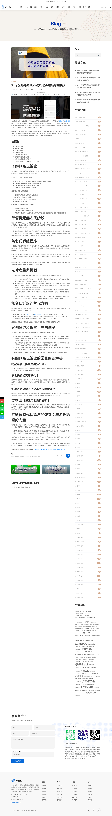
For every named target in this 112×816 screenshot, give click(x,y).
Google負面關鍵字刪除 (88, 624)
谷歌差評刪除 (79, 676)
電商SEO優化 (87, 593)
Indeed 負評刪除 (87, 211)
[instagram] (93, 810)
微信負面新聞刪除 (87, 421)
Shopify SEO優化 (87, 310)
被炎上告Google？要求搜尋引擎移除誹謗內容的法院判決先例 (88, 72)
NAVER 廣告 (87, 271)
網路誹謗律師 (97, 665)
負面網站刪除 (87, 571)
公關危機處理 (89, 630)
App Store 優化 (87, 130)
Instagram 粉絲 (87, 228)
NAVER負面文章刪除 (87, 280)
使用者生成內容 (87, 374)
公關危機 (87, 391)
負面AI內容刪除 (87, 537)
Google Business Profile (89, 613)
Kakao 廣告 (87, 246)
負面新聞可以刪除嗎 (86, 684)
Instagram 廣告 (87, 220)
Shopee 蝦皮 (87, 306)
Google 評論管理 (78, 622)
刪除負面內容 (79, 635)
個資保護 (92, 628)
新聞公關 (87, 447)
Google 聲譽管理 (90, 617)
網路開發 (87, 503)
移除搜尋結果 (87, 481)
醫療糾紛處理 (97, 690)
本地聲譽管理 (87, 456)
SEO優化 (87, 301)
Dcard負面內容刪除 (87, 151)
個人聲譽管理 (87, 378)
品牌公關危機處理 (91, 638)
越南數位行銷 (87, 584)
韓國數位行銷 (87, 597)
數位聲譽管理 (79, 655)
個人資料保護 (78, 628)
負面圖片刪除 (87, 550)
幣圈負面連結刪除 (78, 649)
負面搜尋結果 (89, 678)
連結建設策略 (91, 690)
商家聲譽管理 (91, 644)
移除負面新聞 (90, 661)
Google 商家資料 (87, 190)
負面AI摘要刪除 (87, 541)
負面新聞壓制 (92, 684)
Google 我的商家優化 (86, 615)
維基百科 (87, 486)
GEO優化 (87, 173)
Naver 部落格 (87, 276)
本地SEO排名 (77, 657)
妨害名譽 (84, 646)
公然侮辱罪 (77, 630)
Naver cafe (87, 263)
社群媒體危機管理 (78, 661)
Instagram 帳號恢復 (87, 216)
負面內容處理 (87, 546)
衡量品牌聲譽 (77, 671)
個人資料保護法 (86, 628)
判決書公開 (95, 630)
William (13, 89)
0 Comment (40, 89)
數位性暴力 (88, 652)
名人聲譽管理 (87, 404)
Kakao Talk (87, 241)
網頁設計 (87, 516)
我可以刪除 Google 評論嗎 (79, 651)
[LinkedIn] (99, 810)
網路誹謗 (42, 29)
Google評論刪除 (77, 620)
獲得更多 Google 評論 (79, 659)
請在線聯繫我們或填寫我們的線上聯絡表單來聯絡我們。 (50, 449)
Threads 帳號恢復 (87, 314)
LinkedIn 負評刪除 (87, 258)
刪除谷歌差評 (86, 633)
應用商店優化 (87, 649)
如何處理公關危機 (78, 646)
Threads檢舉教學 (95, 624)
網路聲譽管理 (81, 664)
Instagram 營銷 (87, 224)
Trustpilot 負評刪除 (87, 327)
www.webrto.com (16, 802)
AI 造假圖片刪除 (87, 117)
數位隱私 (87, 438)
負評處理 (97, 676)
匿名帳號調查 (21, 456)
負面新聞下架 (78, 682)
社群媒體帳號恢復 (87, 477)
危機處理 (80, 638)
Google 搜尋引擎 (87, 198)
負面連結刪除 (96, 687)
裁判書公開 (83, 674)
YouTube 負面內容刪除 (87, 357)
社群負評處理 (84, 661)
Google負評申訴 (93, 622)
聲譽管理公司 (29, 314)
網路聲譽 (67, 121)
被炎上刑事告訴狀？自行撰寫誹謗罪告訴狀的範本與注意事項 (88, 86)
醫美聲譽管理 (82, 693)
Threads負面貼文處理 (79, 626)
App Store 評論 (87, 134)
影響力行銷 (87, 417)
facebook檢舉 (87, 611)
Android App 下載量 (87, 126)
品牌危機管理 (79, 640)
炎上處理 (94, 657)
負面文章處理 (87, 558)
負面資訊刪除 (87, 580)
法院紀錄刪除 (87, 460)
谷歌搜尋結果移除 (87, 676)
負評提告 (92, 676)
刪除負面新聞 (93, 635)
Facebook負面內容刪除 (87, 168)
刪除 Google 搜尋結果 (79, 633)
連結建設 (87, 588)
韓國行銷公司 (77, 695)
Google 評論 (87, 203)
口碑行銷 (87, 400)
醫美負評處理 (91, 693)
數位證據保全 (89, 654)
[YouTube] (88, 810)
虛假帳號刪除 (87, 524)
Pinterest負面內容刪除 (87, 288)
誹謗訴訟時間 (95, 674)
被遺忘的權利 (77, 673)
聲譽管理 (87, 520)
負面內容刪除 (78, 678)
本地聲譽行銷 (82, 657)
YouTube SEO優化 (87, 348)
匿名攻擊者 (27, 456)
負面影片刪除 (87, 554)
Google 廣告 (87, 194)
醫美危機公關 (77, 693)
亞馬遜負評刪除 (87, 366)
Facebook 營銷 (87, 164)
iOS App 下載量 (87, 237)
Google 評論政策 (92, 620)
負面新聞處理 (87, 563)
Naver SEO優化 (87, 267)
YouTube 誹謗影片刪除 (87, 626)
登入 (20, 487)
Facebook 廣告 (87, 160)
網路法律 (87, 494)
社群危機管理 (91, 659)
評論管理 (87, 533)
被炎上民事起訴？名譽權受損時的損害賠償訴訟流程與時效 (88, 79)
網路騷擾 (87, 511)
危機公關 (76, 638)
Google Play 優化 (87, 181)
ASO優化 (87, 138)
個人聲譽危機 (94, 626)
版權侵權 (87, 464)
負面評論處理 (87, 576)
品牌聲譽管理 (87, 408)
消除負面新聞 (88, 657)
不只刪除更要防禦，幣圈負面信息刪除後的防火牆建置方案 (88, 101)
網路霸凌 (87, 507)
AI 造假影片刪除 (87, 121)
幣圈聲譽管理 (90, 646)
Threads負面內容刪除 (87, 318)
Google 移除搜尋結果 (80, 617)
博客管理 (87, 396)
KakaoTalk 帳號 (87, 250)
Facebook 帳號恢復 (87, 156)
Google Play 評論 (87, 186)
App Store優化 (77, 611)
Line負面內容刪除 (87, 254)
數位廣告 (87, 434)
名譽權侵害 (85, 638)
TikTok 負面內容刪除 (87, 323)
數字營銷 (87, 443)
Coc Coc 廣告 (87, 147)
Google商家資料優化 (87, 207)
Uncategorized (87, 336)
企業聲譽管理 (87, 370)
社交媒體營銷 (87, 473)
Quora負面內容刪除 (87, 293)
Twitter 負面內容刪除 (87, 331)
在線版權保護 (87, 413)
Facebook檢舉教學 (79, 613)
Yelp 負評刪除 (87, 344)
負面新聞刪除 (88, 681)
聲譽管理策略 (93, 667)
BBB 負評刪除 (87, 143)
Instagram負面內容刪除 (87, 233)
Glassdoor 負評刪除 (87, 177)
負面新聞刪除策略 (78, 684)
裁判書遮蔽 (89, 673)
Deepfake (82, 611)
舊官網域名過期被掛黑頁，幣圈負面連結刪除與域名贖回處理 (88, 94)
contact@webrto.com (71, 743)
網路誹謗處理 (77, 667)
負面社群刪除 (87, 567)
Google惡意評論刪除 (78, 615)
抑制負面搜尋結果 (39, 314)
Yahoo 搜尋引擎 (87, 340)
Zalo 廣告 (87, 361)
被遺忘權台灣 (92, 671)
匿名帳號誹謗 (14, 456)
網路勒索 (87, 490)
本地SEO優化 (87, 451)
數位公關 (87, 430)
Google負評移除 (79, 624)
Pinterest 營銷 (87, 284)
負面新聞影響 (77, 687)
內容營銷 (87, 387)
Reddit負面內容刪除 (87, 297)
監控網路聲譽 (85, 659)
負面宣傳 (84, 678)
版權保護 (87, 468)
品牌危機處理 (89, 640)
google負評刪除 (85, 622)
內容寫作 (87, 383)
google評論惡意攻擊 (84, 620)
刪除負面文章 (87, 635)
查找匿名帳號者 (33, 456)
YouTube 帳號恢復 (87, 353)
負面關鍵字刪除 (79, 690)
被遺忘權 (87, 528)
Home (33, 29)
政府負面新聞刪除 (87, 426)
